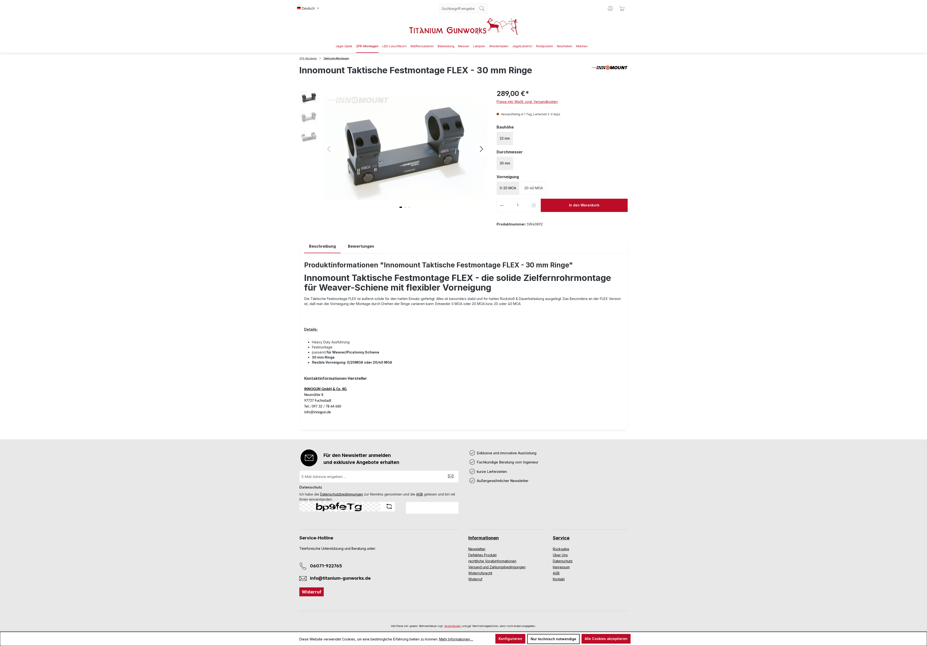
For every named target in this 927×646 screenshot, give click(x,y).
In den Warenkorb (584, 205)
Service (561, 537)
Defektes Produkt (482, 555)
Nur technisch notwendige (553, 639)
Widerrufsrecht (480, 573)
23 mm (505, 138)
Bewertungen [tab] (361, 246)
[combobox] (458, 8)
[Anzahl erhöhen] (534, 205)
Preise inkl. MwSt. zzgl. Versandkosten (527, 102)
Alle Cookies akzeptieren (606, 639)
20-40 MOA (533, 188)
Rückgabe (561, 549)
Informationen (483, 537)
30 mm (505, 163)
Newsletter (476, 549)
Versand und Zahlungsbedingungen (497, 567)
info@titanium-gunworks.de (340, 578)
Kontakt (559, 579)
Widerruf (311, 591)
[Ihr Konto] (610, 8)
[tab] (322, 246)
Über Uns (560, 555)
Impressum (561, 567)
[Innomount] (609, 72)
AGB (419, 494)
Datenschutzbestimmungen (341, 494)
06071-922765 (326, 565)
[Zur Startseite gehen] (463, 26)
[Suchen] (482, 8)
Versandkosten (452, 626)
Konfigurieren (510, 639)
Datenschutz (563, 561)
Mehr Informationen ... (456, 639)
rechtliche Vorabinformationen (492, 561)
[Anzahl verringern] (502, 205)
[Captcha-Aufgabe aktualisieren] (389, 506)
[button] (481, 148)
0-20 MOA (508, 188)
